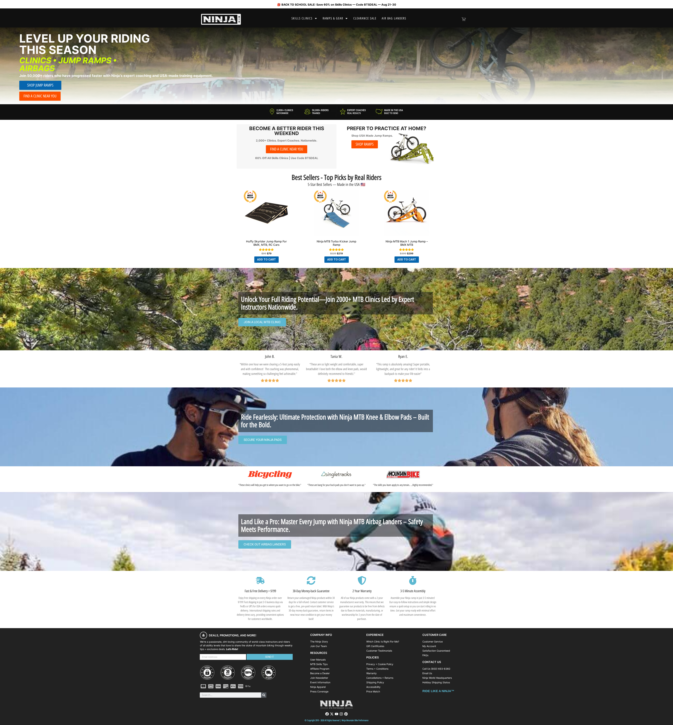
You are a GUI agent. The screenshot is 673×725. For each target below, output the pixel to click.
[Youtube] (336, 714)
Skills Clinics (301, 18)
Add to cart (266, 259)
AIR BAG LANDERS (394, 18)
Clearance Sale (364, 18)
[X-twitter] (332, 714)
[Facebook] (327, 714)
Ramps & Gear (333, 18)
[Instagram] (341, 714)
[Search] (263, 695)
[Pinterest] (346, 714)
